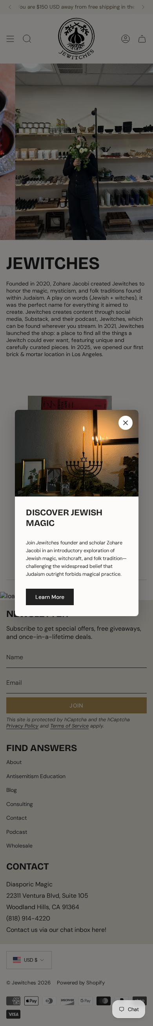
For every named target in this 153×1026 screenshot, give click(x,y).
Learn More (49, 596)
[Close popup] (125, 423)
